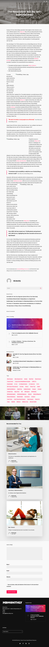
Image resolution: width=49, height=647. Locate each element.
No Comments (33, 18)
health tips (19, 389)
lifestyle (39, 389)
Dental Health (9, 384)
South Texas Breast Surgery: (19, 399)
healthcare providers (17, 180)
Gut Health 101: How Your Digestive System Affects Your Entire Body (22, 296)
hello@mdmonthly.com (8, 613)
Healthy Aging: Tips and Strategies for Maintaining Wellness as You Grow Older (24, 301)
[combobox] (13, 631)
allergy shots (26, 220)
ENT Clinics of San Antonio (12, 386)
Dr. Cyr (16, 384)
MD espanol (27, 391)
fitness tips (32, 386)
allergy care (22, 31)
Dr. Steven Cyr (32, 384)
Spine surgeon (30, 399)
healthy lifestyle (27, 389)
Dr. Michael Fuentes (23, 384)
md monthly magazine (21, 394)
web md (13, 401)
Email (8, 570)
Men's (30, 8)
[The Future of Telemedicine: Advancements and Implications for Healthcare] (24, 445)
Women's (13, 527)
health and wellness (11, 389)
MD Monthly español (11, 394)
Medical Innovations (22, 8)
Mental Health (20, 396)
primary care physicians (21, 160)
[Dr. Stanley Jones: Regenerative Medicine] (24, 482)
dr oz (38, 384)
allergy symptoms (32, 65)
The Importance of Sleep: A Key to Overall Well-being (19, 305)
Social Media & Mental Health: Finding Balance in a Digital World (21, 299)
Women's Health (33, 401)
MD (22, 391)
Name (8, 564)
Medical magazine (37, 394)
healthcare (13, 107)
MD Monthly (15, 18)
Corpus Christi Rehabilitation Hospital (22, 381)
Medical (29, 394)
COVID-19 (34, 381)
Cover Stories (11, 490)
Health (38, 386)
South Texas (9, 399)
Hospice (34, 389)
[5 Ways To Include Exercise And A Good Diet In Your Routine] (24, 518)
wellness (18, 401)
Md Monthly (33, 391)
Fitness (26, 386)
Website (8, 577)
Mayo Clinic (17, 391)
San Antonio (27, 396)
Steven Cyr (37, 399)
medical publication (11, 396)
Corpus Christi (10, 381)
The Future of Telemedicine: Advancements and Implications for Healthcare (24, 303)
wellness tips (25, 401)
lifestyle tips (10, 391)
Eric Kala (21, 386)
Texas (8, 401)
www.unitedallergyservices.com (23, 268)
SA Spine (33, 396)
